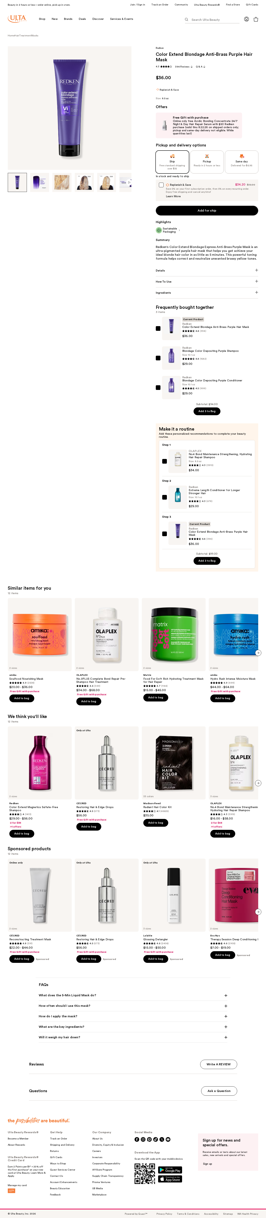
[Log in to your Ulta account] (246, 19)
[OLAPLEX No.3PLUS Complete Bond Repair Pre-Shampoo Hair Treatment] (107, 647)
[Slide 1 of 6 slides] (17, 182)
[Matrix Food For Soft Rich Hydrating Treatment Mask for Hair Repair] (174, 645)
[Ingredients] (207, 292)
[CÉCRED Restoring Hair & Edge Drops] (107, 773)
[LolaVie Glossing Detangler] (174, 906)
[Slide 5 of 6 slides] (106, 182)
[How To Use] (207, 281)
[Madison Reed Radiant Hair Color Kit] (174, 771)
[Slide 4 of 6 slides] (84, 182)
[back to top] (254, 1206)
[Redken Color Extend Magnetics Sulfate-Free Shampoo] (40, 777)
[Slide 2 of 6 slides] (39, 182)
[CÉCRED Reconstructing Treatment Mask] (40, 906)
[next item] (258, 653)
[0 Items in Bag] (256, 19)
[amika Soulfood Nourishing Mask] (40, 645)
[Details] (207, 270)
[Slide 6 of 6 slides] (129, 182)
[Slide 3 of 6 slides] (61, 182)
